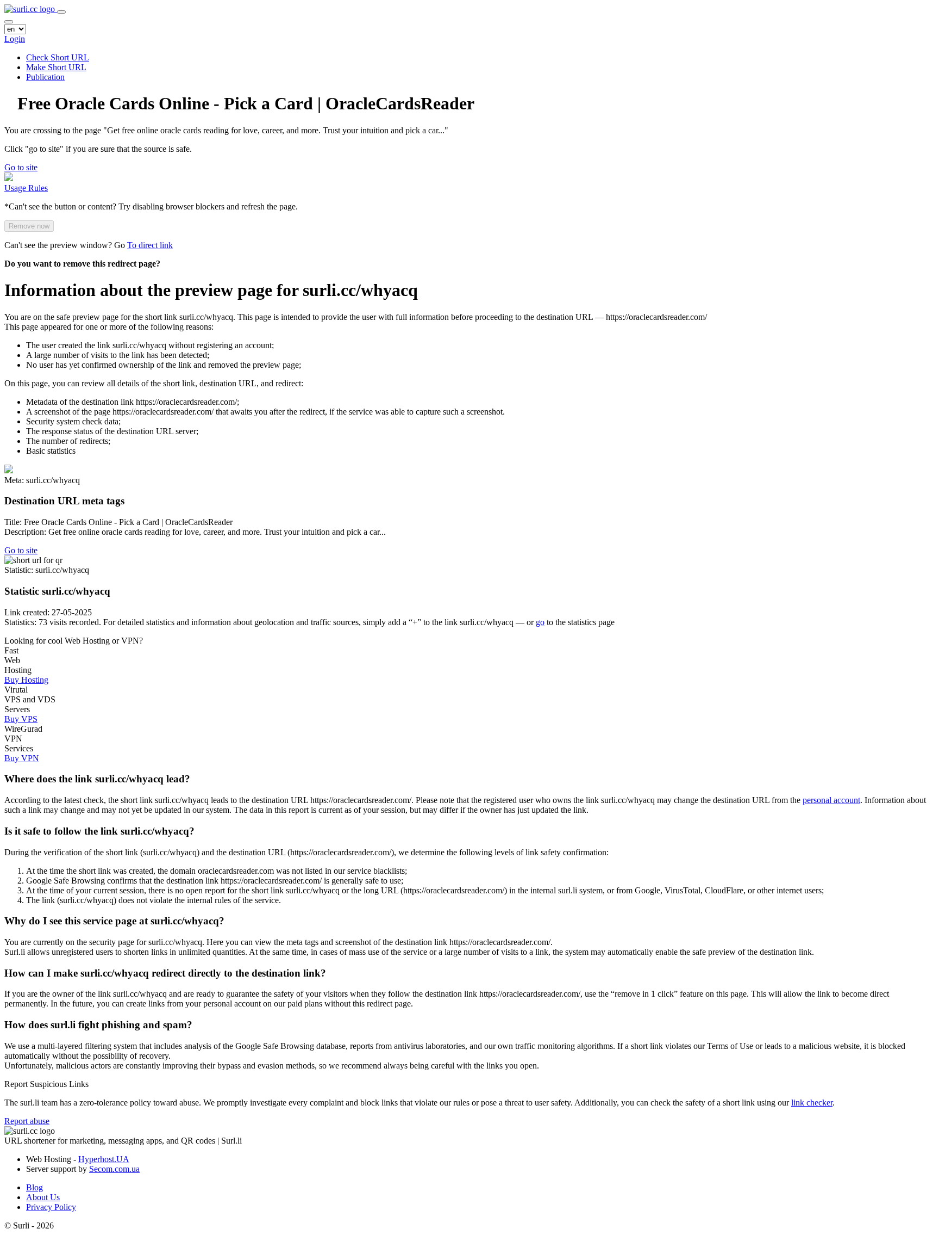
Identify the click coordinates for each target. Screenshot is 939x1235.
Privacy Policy (51, 1207)
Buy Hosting (26, 679)
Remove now (29, 226)
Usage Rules (26, 188)
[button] (20, 167)
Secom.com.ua (114, 1169)
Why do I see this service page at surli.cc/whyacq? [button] (114, 921)
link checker (811, 1102)
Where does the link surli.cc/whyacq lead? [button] (97, 779)
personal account (831, 800)
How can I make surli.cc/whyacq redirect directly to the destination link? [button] (165, 973)
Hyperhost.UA (103, 1159)
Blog (34, 1187)
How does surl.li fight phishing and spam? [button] (98, 1024)
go (540, 622)
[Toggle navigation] (61, 12)
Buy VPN (21, 758)
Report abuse (26, 1121)
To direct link (150, 245)
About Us (43, 1197)
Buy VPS (20, 719)
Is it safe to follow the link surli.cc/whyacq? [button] (99, 831)
